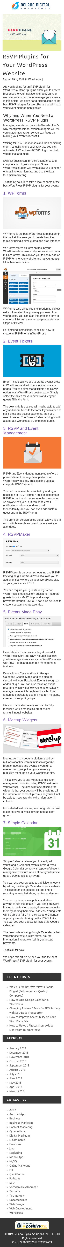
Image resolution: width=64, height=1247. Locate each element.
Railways (14, 1178)
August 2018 (17, 1069)
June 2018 (15, 1078)
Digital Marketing (20, 1135)
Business (14, 1118)
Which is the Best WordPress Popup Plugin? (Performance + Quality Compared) (31, 991)
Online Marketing (19, 1165)
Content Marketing (20, 1127)
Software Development (23, 1187)
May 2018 (15, 1082)
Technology (16, 1195)
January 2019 (17, 1048)
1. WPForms (14, 193)
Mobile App (16, 1157)
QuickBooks (16, 1174)
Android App (17, 1114)
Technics (14, 1191)
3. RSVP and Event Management (20, 430)
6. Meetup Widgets (20, 720)
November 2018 (19, 1056)
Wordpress (34, 79)
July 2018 (15, 1074)
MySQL (13, 1161)
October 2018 (17, 1061)
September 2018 (19, 1065)
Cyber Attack (17, 1131)
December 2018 (19, 1052)
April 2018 (15, 1086)
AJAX (12, 1109)
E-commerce (17, 1139)
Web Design (16, 1204)
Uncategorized (18, 1199)
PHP (11, 1169)
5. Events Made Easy (22, 612)
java (12, 1148)
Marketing (15, 1152)
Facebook (15, 1144)
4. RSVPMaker (16, 534)
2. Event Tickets (17, 341)
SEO (12, 1182)
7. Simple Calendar (20, 822)
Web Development (20, 1208)
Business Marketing (21, 1122)
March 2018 (16, 1091)
